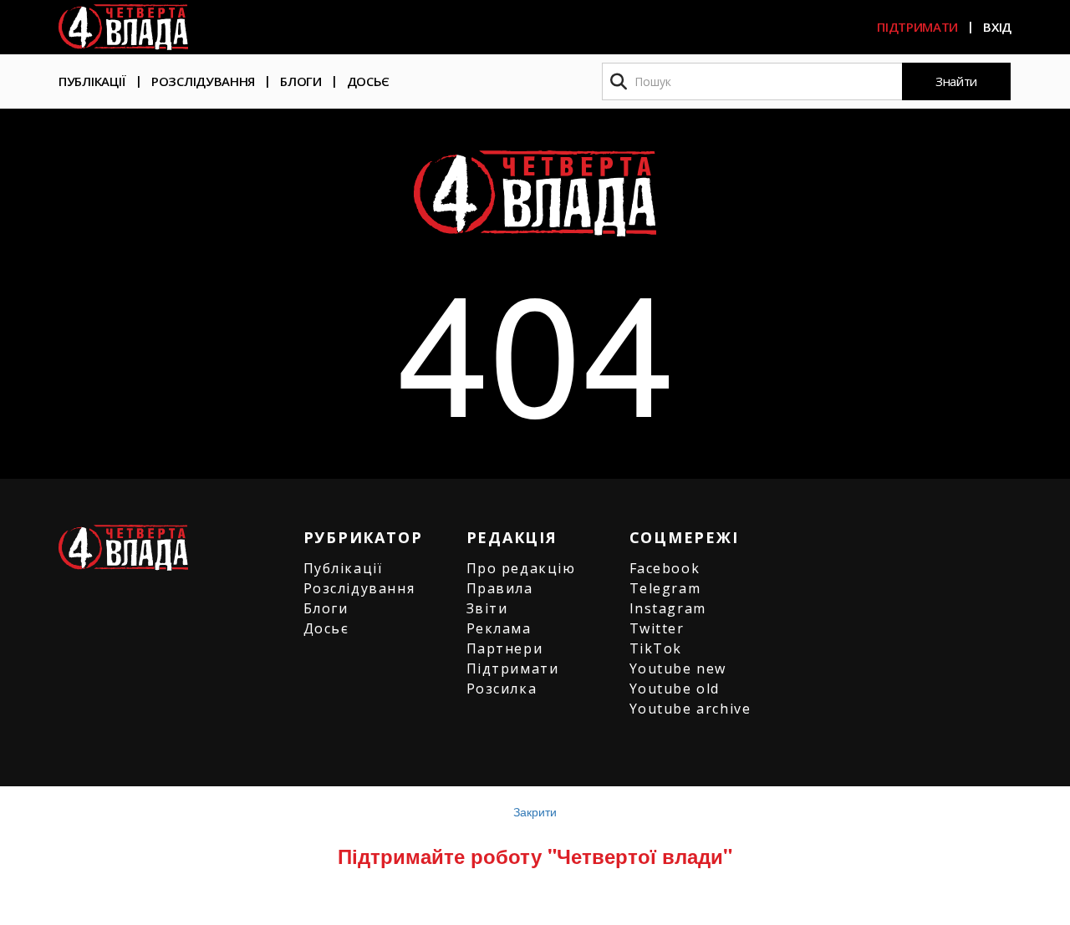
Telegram (665, 588)
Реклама (499, 628)
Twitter (657, 628)
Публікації (92, 81)
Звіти (487, 608)
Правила (499, 588)
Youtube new (678, 668)
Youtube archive (690, 708)
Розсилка (502, 688)
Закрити (535, 811)
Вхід (997, 26)
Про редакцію (521, 568)
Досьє (368, 81)
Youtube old (675, 688)
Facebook (665, 568)
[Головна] (123, 27)
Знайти (956, 81)
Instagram (667, 608)
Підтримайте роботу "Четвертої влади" (535, 855)
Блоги (301, 81)
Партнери (504, 648)
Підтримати (917, 26)
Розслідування (203, 81)
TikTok (656, 648)
